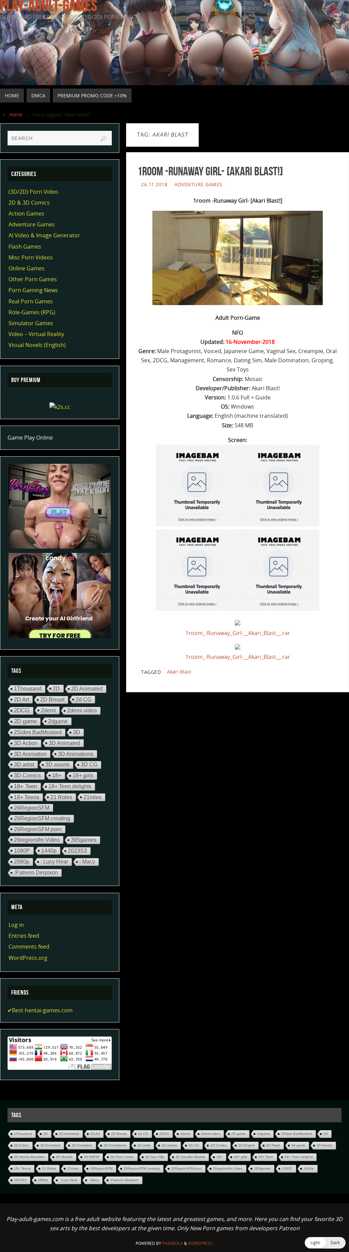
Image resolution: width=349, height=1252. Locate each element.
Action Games (26, 213)
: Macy (87, 862)
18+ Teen (25, 786)
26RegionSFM (31, 808)
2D (56, 688)
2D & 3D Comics (29, 202)
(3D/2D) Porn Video (33, 191)
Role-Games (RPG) (32, 312)
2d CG (83, 699)
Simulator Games (31, 323)
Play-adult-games (48, 5)
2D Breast (52, 699)
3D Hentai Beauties (29, 1157)
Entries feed (24, 935)
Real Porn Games (31, 301)
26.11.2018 (154, 184)
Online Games (27, 268)
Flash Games (25, 246)
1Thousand (28, 689)
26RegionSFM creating (42, 818)
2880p (21, 862)
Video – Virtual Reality (36, 334)
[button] (325, 1243)
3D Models (64, 1157)
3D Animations (75, 754)
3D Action (25, 743)
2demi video (82, 710)
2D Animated (87, 689)
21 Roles (61, 797)
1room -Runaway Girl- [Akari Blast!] (210, 171)
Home (15, 114)
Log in (16, 925)
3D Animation (30, 754)
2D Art (21, 699)
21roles (93, 797)
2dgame (58, 721)
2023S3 (77, 851)
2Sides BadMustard (38, 732)
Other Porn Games (33, 279)
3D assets (57, 764)
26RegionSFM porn (38, 829)
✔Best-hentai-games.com (40, 1010)
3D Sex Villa (154, 1157)
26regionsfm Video (37, 840)
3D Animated (64, 743)
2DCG (22, 710)
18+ (56, 775)
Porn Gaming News (33, 290)
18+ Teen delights (69, 786)
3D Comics (27, 775)
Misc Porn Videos (31, 257)
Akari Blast (179, 671)
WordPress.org (28, 958)
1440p (49, 850)
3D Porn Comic (122, 1157)
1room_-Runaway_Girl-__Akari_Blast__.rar (237, 633)
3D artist (24, 764)
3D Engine (246, 1145)
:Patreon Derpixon (36, 872)
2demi (48, 710)
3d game (298, 1145)
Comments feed (29, 946)
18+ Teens (26, 797)
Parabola (172, 1243)
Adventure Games (198, 184)
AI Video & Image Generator (44, 235)
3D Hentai (324, 1145)
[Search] (103, 139)
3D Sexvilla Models (190, 1157)
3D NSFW (91, 1157)
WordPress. (200, 1243)
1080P (22, 850)
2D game (25, 721)
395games (83, 840)
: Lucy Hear (54, 862)
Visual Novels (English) (37, 345)
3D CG (89, 764)
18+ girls (83, 775)
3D (76, 732)
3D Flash (273, 1145)
